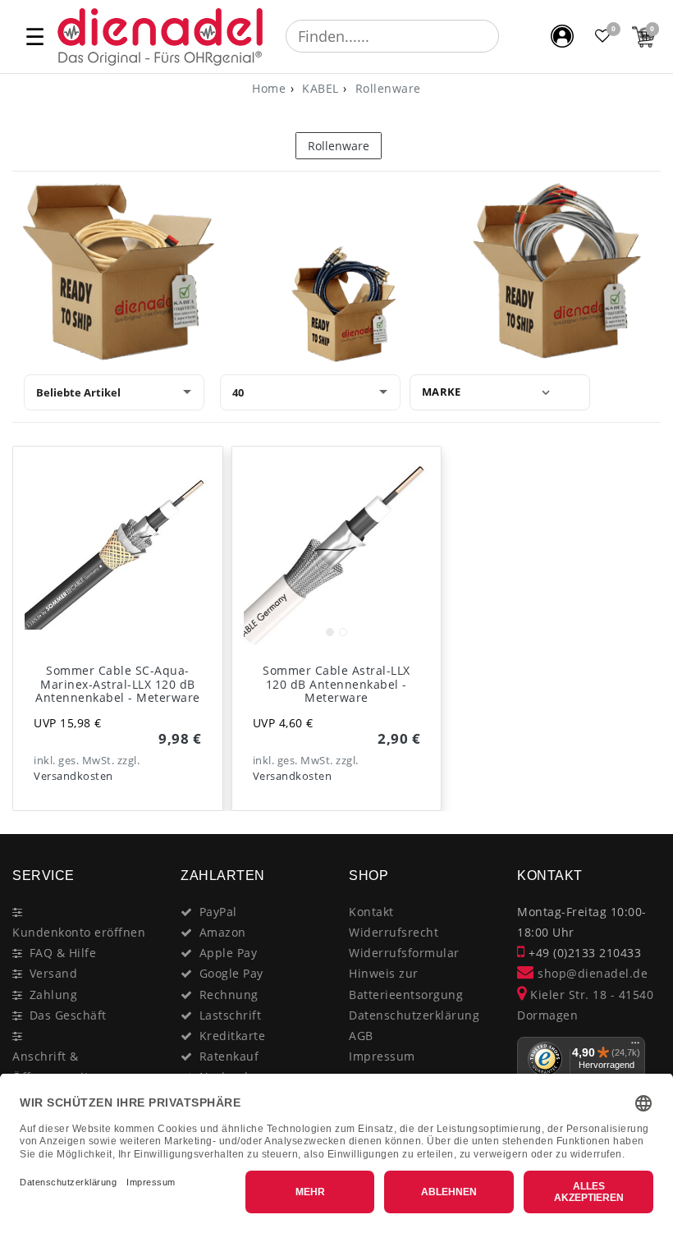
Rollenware (386, 88)
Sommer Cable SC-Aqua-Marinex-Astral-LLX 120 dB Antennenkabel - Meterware (117, 684)
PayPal (218, 911)
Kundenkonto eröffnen (78, 932)
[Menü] (635, 1047)
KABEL (319, 88)
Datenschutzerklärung (414, 1015)
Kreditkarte (232, 1035)
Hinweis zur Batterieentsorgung (406, 983)
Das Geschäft (68, 1015)
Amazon (222, 932)
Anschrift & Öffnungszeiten (57, 1066)
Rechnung (229, 994)
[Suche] (510, 36)
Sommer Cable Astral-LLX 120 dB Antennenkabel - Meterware (336, 684)
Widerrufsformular (404, 952)
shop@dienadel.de (591, 973)
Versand (54, 973)
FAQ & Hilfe (63, 952)
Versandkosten (73, 776)
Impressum (382, 1056)
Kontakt (371, 911)
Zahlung (54, 994)
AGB (361, 1035)
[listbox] (337, 551)
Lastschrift (230, 1015)
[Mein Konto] (562, 36)
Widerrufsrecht (393, 932)
